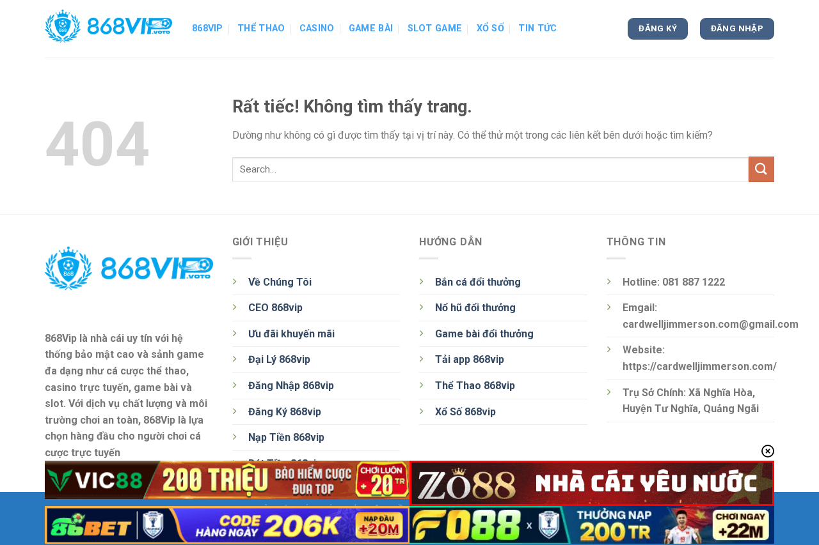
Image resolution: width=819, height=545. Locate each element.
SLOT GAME (435, 28)
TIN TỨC (537, 28)
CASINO (317, 28)
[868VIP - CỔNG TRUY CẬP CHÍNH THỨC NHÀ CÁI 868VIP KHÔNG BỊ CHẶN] (109, 29)
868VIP (207, 28)
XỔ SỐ (490, 28)
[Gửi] (761, 169)
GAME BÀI (371, 28)
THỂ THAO (261, 28)
